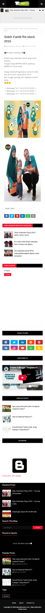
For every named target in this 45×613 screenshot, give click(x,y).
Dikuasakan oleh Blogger (11, 476)
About (21, 603)
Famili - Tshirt (18, 29)
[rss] (39, 348)
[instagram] (14, 348)
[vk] (5, 348)
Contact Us (30, 603)
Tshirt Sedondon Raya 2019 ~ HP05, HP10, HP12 (25, 234)
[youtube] (22, 348)
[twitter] (14, 342)
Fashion (6, 596)
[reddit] (30, 342)
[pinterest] (39, 342)
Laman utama (8, 29)
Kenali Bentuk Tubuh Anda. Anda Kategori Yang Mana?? (24, 428)
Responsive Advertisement (22, 18)
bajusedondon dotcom (13, 46)
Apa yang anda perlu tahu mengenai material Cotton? (25, 407)
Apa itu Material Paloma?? (22, 417)
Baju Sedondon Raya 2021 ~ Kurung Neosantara (26, 492)
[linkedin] (22, 342)
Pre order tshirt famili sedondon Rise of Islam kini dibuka (26, 243)
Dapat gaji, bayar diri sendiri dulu (24, 512)
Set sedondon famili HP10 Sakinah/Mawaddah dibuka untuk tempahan (26, 253)
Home (14, 603)
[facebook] (5, 342)
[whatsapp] (30, 348)
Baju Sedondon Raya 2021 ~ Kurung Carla (26, 502)
